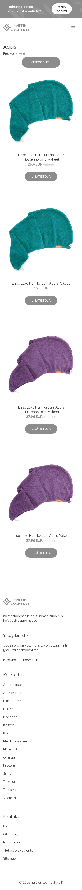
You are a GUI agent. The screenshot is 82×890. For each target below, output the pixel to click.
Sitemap (9, 858)
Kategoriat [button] (40, 62)
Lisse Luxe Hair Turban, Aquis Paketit (41, 283)
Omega (9, 757)
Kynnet (8, 733)
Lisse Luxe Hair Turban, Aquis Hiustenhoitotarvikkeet (41, 157)
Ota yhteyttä (12, 834)
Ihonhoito (10, 717)
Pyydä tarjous (62, 8)
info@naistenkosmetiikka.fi (23, 660)
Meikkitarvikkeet (15, 741)
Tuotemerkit (12, 790)
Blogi (7, 826)
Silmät (7, 773)
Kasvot (8, 725)
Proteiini (9, 765)
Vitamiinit (10, 798)
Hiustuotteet (12, 701)
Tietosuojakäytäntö (18, 850)
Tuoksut (9, 782)
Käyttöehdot (13, 842)
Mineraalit (10, 749)
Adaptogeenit (13, 685)
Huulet (8, 709)
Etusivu (8, 54)
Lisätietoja (41, 176)
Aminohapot (12, 693)
